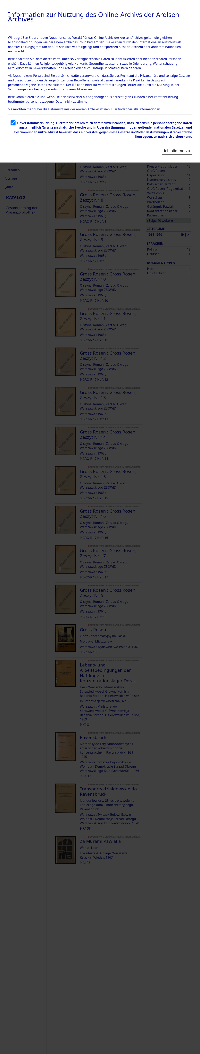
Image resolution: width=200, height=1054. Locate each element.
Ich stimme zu (177, 150)
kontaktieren (25, 97)
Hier (114, 109)
